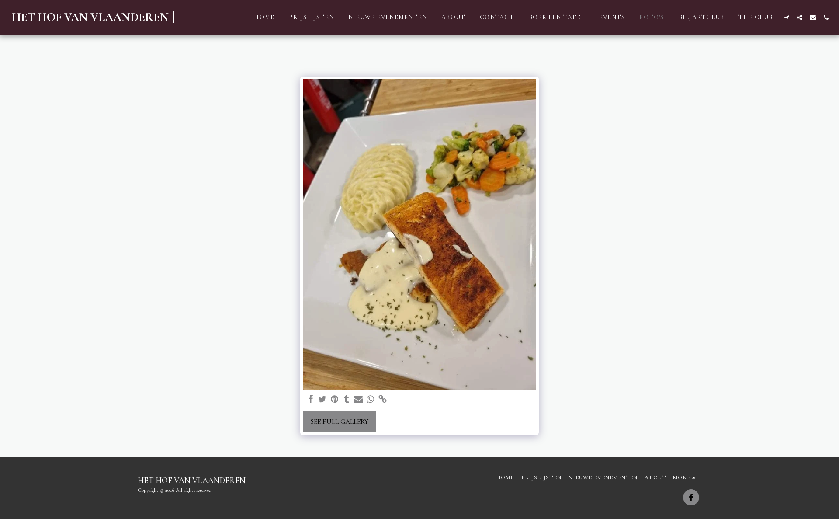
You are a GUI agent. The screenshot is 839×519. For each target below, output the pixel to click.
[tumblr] (346, 399)
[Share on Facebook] (310, 399)
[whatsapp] (370, 399)
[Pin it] (334, 399)
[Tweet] (322, 399)
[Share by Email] (358, 399)
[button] (786, 17)
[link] (382, 399)
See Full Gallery (339, 421)
